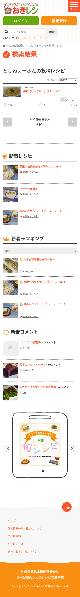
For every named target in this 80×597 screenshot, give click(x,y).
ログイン (21, 21)
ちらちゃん (28, 370)
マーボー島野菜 (29, 188)
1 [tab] (37, 471)
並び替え (51, 80)
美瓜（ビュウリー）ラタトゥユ (41, 91)
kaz (24, 392)
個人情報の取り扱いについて (25, 528)
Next (71, 448)
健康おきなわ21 (31, 172)
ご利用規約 (14, 536)
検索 (52, 31)
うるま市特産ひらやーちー (39, 259)
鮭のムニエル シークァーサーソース (41, 210)
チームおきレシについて (22, 551)
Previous (8, 448)
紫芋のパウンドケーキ (33, 364)
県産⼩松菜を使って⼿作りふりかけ (40, 166)
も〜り (26, 348)
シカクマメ (24, 38)
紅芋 (45, 38)
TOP (67, 508)
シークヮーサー (36, 38)
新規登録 (59, 21)
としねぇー (71, 100)
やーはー (28, 271)
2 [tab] (43, 471)
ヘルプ (12, 520)
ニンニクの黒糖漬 (30, 342)
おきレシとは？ (17, 543)
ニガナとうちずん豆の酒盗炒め (38, 386)
